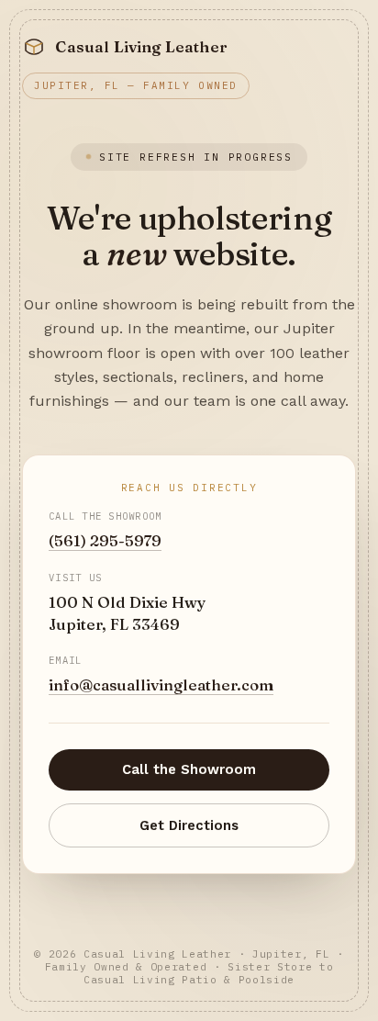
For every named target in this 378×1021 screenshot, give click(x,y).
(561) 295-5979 (105, 541)
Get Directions (189, 825)
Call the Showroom (189, 769)
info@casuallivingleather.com (161, 685)
